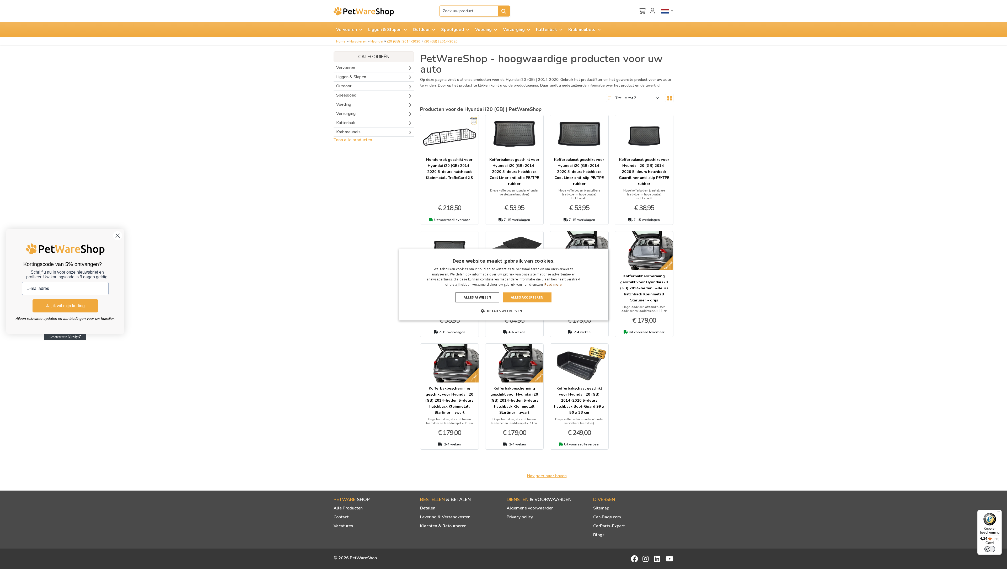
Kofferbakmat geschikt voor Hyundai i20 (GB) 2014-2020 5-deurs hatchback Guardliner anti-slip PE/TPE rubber (644, 171)
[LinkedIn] (658, 559)
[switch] (989, 549)
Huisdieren (358, 41)
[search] (504, 11)
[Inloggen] (653, 10)
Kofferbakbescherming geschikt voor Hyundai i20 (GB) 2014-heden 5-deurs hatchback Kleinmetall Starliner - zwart (449, 400)
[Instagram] (646, 559)
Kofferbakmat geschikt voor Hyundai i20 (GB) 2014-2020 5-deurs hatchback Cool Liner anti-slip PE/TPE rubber (514, 171)
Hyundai (377, 41)
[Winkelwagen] (642, 10)
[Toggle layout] (669, 98)
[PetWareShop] (364, 11)
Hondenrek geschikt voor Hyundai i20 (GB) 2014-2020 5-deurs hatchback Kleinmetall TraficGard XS (449, 168)
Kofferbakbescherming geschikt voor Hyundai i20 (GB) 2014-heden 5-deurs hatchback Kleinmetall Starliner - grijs (644, 288)
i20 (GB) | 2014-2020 (403, 41)
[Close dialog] (117, 235)
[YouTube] (669, 559)
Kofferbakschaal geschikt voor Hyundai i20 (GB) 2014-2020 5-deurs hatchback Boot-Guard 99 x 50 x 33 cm (579, 400)
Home (341, 41)
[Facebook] (635, 559)
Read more (553, 284)
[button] (503, 311)
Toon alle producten (353, 140)
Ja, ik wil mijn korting (65, 306)
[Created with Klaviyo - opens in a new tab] (65, 337)
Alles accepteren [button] (527, 297)
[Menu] (998, 513)
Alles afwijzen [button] (477, 297)
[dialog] (503, 284)
